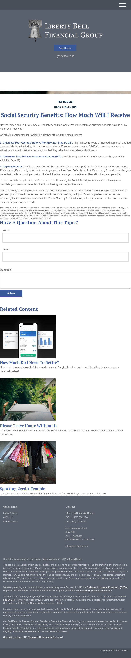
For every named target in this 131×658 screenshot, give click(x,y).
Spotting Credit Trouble (22, 488)
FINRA (6, 599)
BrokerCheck (74, 559)
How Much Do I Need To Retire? (29, 362)
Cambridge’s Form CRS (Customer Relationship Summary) (33, 637)
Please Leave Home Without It (28, 425)
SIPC (13, 599)
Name (5, 230)
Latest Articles (10, 513)
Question (5, 269)
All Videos (8, 517)
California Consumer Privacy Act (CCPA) (107, 587)
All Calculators (10, 521)
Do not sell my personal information (94, 590)
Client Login (65, 48)
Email (5, 249)
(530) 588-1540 (65, 56)
